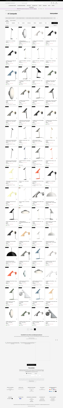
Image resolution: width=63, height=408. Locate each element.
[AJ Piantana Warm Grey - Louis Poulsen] (38, 56)
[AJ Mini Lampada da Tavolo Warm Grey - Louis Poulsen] (38, 96)
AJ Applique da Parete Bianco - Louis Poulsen (51, 281)
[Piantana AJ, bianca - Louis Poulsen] (25, 197)
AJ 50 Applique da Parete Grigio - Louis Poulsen (51, 322)
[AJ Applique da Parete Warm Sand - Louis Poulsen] (25, 237)
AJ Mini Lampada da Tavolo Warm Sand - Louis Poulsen (51, 302)
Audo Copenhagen (53, 398)
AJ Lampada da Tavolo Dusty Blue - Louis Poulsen (37, 261)
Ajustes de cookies (42, 399)
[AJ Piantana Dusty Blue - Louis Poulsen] (25, 156)
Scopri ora (35, 8)
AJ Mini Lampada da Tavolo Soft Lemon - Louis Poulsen (11, 181)
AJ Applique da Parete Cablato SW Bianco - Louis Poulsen (51, 261)
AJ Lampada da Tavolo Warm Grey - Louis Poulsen (37, 161)
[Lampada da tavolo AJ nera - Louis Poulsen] (38, 76)
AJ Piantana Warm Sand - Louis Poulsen (50, 141)
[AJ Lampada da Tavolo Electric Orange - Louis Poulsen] (38, 177)
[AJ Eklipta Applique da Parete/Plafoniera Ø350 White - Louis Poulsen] (25, 217)
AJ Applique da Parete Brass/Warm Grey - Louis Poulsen (24, 101)
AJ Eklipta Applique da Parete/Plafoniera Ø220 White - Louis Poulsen (24, 41)
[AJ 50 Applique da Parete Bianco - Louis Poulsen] (25, 297)
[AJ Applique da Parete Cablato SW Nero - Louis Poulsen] (11, 56)
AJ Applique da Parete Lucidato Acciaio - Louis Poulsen (38, 202)
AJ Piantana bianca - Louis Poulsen (51, 60)
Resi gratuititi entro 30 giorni (42, 389)
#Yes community (42, 398)
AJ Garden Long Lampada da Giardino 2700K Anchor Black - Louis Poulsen (11, 161)
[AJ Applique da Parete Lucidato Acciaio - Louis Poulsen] (38, 197)
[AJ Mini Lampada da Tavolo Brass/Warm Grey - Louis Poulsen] (38, 136)
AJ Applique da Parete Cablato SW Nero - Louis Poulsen (11, 61)
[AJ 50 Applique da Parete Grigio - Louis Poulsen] (51, 317)
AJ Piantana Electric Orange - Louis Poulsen (51, 161)
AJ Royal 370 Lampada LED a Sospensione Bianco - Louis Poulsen (51, 242)
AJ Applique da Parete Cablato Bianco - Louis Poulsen (38, 41)
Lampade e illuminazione (7, 10)
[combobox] (32, 3)
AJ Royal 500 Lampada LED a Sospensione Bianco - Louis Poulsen (51, 202)
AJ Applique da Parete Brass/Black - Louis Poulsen (11, 242)
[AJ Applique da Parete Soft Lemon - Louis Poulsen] (11, 197)
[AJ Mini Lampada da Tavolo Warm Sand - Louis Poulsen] (51, 297)
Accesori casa (52, 400)
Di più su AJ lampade (12, 20)
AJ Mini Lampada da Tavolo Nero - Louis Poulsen (11, 222)
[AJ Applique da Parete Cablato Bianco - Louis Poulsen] (38, 36)
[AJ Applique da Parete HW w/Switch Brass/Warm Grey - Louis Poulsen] (11, 116)
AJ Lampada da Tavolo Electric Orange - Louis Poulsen (38, 181)
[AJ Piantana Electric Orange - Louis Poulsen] (51, 156)
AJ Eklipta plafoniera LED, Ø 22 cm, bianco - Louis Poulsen (11, 322)
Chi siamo (32, 398)
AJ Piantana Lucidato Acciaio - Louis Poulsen (24, 141)
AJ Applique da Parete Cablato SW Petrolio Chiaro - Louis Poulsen (51, 81)
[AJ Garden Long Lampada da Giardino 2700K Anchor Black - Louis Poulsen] (11, 156)
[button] (16, 38)
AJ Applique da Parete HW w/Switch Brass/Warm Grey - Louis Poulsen (11, 121)
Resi (31, 389)
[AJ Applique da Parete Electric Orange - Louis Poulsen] (11, 277)
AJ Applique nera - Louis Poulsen (50, 181)
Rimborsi (31, 390)
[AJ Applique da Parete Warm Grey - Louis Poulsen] (25, 256)
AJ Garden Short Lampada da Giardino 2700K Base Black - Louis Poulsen (51, 101)
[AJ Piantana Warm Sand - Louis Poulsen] (51, 136)
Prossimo (56, 18)
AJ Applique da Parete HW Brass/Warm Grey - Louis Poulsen (51, 121)
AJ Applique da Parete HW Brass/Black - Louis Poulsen (38, 121)
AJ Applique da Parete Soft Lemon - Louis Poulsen (11, 202)
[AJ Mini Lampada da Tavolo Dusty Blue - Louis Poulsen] (38, 297)
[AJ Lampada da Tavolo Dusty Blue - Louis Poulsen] (38, 256)
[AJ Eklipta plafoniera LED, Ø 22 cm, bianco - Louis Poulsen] (11, 317)
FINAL (41, 8)
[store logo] (10, 3)
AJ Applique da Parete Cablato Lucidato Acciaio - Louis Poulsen (38, 322)
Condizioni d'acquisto (31, 399)
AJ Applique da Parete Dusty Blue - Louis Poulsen (11, 81)
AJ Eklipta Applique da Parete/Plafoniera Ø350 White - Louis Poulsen (24, 222)
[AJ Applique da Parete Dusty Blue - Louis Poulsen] (11, 76)
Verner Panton (52, 399)
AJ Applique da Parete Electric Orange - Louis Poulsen (11, 281)
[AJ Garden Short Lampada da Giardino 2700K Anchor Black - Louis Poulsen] (25, 116)
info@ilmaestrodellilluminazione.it (10, 389)
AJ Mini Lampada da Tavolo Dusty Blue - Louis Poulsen (37, 302)
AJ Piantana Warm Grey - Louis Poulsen (38, 60)
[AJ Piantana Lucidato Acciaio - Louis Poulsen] (25, 136)
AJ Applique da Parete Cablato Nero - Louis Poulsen (51, 41)
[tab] (8, 23)
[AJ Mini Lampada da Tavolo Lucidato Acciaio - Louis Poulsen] (51, 217)
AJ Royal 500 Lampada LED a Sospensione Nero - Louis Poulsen (11, 261)
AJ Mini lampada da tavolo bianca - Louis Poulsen (37, 242)
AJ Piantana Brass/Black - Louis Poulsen (25, 60)
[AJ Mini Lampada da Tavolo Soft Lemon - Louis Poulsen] (11, 177)
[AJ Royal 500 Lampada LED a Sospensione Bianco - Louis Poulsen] (51, 197)
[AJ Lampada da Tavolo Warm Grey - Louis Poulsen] (38, 156)
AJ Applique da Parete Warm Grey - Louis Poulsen (24, 261)
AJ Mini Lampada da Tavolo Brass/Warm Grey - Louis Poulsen (37, 141)
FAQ (10, 390)
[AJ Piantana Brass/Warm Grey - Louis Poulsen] (38, 217)
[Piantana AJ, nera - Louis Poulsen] (25, 177)
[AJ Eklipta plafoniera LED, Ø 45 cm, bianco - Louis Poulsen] (38, 277)
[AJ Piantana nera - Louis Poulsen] (11, 36)
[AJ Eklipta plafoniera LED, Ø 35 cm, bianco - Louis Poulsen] (25, 277)
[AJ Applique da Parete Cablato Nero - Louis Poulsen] (51, 36)
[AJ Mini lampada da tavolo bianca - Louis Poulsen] (38, 237)
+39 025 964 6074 (37, 404)
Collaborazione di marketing (42, 400)
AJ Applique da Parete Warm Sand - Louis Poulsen (24, 242)
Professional (31, 7)
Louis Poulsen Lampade (15, 10)
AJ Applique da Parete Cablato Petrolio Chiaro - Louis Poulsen (24, 322)
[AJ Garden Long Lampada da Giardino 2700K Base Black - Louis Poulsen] (11, 136)
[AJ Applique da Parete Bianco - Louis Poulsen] (51, 277)
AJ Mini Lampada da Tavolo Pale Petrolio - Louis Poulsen (10, 302)
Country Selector (31, 401)
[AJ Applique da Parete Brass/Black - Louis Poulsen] (11, 237)
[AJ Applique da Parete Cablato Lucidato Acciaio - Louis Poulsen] (38, 317)
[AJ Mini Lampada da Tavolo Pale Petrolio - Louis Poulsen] (11, 297)
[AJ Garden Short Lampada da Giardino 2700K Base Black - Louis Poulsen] (51, 96)
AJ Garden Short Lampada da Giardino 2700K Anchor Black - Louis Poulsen (24, 121)
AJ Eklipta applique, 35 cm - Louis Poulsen (10, 101)
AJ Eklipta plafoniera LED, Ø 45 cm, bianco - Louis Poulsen (37, 281)
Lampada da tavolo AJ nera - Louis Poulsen (37, 81)
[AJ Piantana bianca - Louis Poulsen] (51, 56)
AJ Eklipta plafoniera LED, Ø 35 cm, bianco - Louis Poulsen (24, 281)
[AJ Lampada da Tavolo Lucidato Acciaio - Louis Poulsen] (25, 76)
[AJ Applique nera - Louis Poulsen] (51, 177)
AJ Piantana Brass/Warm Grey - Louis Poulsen (37, 222)
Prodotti (7, 20)
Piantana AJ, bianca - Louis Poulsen (24, 201)
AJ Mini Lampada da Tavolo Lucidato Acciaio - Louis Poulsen (51, 222)
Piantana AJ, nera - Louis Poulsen (24, 181)
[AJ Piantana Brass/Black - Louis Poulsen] (25, 56)
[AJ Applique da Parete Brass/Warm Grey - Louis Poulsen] (25, 96)
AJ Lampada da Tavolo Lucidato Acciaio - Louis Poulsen (24, 81)
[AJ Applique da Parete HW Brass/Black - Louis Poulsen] (38, 116)
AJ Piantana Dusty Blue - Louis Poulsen (24, 160)
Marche (11, 10)
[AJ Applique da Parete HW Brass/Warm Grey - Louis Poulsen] (51, 116)
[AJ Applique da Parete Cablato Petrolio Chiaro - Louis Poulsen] (25, 317)
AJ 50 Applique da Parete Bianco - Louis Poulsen (24, 302)
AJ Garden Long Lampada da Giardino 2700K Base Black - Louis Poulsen (11, 141)
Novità (49, 5)
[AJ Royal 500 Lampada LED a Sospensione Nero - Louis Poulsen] (11, 256)
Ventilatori (29, 5)
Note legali (31, 400)
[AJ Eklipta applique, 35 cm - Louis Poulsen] (11, 96)
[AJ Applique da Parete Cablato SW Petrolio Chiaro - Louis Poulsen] (51, 76)
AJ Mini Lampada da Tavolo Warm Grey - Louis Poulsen (38, 101)
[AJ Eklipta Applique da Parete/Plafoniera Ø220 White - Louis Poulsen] (25, 36)
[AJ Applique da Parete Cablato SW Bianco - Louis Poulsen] (51, 256)
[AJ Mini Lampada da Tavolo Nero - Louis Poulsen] (11, 217)
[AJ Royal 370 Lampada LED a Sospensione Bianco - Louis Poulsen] (51, 237)
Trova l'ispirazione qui (31, 364)
